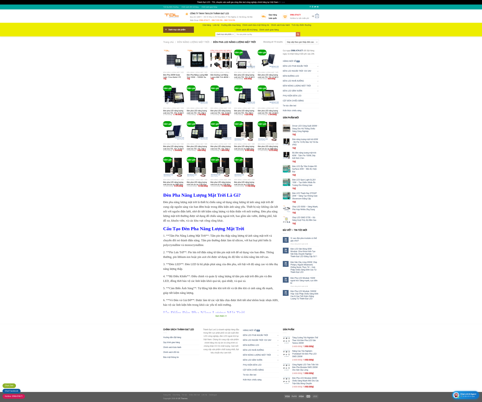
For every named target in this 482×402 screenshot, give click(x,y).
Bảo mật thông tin (171, 357)
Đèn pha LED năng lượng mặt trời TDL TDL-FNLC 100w (197, 113)
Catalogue (213, 395)
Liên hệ (216, 25)
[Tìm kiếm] (298, 34)
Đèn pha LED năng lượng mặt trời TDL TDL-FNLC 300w (197, 148)
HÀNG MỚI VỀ (289, 61)
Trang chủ (168, 42)
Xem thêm (220, 316)
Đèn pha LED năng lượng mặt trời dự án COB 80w (220, 183)
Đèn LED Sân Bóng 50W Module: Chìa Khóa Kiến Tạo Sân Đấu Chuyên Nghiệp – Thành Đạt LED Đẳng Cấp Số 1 (303, 252)
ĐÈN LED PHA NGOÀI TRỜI (295, 66)
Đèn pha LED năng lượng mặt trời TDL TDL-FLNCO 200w (220, 113)
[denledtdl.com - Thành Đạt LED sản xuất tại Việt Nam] (172, 16)
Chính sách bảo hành (280, 25)
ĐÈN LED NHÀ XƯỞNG (293, 81)
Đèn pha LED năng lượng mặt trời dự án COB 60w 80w (244, 184)
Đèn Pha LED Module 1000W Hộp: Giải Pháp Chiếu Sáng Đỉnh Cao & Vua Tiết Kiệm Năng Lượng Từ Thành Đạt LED (304, 295)
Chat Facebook (11, 391)
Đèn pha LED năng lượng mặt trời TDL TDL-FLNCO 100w (173, 113)
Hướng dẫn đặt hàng (172, 337)
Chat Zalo (9, 385)
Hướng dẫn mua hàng (231, 25)
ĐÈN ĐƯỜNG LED (291, 76)
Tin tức (184, 395)
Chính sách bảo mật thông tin (255, 25)
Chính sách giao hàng (209, 7)
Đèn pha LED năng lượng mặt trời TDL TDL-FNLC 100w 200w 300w (220, 148)
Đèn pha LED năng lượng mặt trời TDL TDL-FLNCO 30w (244, 77)
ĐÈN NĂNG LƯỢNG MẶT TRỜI (193, 42)
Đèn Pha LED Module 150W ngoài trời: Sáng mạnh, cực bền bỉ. (303, 280)
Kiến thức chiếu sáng (292, 110)
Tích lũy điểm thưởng (170, 7)
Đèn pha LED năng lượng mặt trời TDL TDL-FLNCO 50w (268, 77)
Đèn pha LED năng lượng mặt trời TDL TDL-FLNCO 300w (268, 113)
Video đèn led (194, 395)
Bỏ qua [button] (282, 2)
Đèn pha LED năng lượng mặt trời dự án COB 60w (197, 183)
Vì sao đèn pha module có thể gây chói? (303, 239)
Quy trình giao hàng (171, 342)
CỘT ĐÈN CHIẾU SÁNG (293, 101)
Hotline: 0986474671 (14, 396)
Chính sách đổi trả (171, 352)
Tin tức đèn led (289, 105)
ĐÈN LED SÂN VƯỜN (292, 91)
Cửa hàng (207, 25)
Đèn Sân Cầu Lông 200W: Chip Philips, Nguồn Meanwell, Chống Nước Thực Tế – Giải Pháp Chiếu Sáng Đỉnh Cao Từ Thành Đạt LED (303, 267)
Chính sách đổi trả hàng (190, 7)
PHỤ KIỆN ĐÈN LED (292, 95)
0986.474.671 (297, 50)
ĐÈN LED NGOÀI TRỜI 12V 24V (297, 71)
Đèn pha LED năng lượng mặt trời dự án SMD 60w (244, 147)
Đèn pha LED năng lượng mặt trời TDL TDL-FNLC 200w (244, 113)
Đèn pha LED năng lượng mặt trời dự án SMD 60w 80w (173, 184)
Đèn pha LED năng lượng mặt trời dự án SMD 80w (268, 147)
